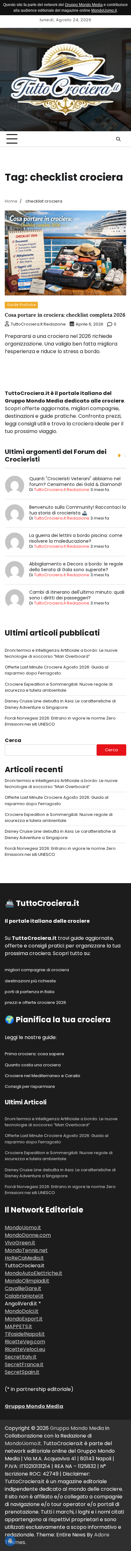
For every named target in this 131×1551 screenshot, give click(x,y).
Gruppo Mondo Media (84, 5)
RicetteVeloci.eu (25, 1349)
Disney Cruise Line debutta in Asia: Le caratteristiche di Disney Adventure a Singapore (60, 704)
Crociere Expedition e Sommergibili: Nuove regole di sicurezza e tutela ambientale (59, 687)
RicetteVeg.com (25, 1341)
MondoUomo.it (104, 10)
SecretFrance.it (24, 1364)
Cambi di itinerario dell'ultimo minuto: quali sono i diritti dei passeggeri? (76, 595)
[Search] (118, 139)
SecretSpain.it (22, 1372)
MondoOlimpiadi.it (27, 1280)
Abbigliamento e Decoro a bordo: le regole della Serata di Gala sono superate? (76, 567)
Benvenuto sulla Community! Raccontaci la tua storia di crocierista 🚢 (77, 510)
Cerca (13, 740)
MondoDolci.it (21, 1311)
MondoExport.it (24, 1318)
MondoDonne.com (28, 1235)
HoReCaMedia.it (24, 1258)
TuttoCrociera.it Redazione (38, 324)
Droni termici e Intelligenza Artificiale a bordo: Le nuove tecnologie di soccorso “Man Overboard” (61, 653)
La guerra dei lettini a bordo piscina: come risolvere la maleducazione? (75, 538)
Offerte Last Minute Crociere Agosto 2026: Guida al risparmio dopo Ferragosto (56, 670)
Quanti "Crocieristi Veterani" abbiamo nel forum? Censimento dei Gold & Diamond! (75, 481)
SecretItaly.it (21, 1356)
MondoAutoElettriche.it (33, 1273)
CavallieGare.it (23, 1288)
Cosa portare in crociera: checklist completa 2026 (65, 315)
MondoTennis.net (26, 1250)
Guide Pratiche (21, 304)
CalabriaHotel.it (24, 1296)
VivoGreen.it (20, 1242)
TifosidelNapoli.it (25, 1334)
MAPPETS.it (18, 1326)
